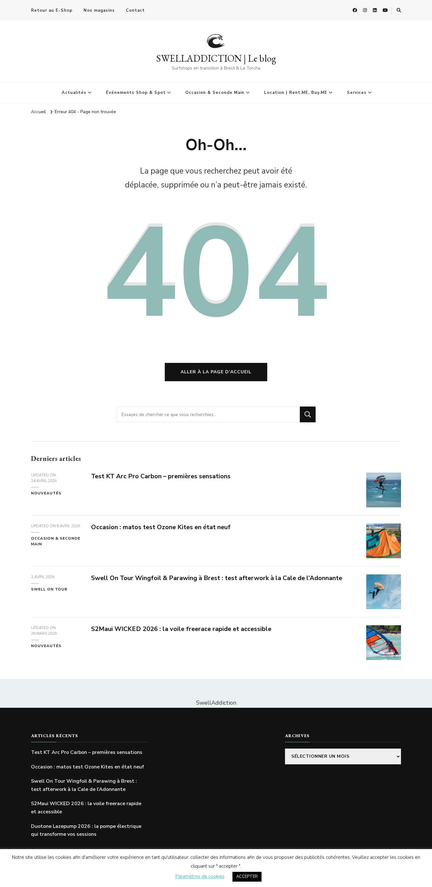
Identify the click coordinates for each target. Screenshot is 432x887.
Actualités (74, 92)
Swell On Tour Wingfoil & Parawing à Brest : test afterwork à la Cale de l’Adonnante (216, 578)
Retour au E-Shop (51, 10)
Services (357, 92)
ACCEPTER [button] (247, 876)
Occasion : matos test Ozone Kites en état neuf (161, 527)
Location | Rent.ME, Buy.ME (295, 92)
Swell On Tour (49, 589)
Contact (135, 10)
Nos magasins (99, 10)
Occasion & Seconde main (55, 541)
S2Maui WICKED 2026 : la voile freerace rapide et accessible (181, 629)
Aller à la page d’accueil (216, 372)
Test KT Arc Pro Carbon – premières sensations (161, 476)
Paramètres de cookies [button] (200, 876)
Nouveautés (46, 493)
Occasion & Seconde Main (214, 92)
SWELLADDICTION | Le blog (216, 58)
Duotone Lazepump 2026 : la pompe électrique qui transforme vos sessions (86, 830)
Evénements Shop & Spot (136, 92)
